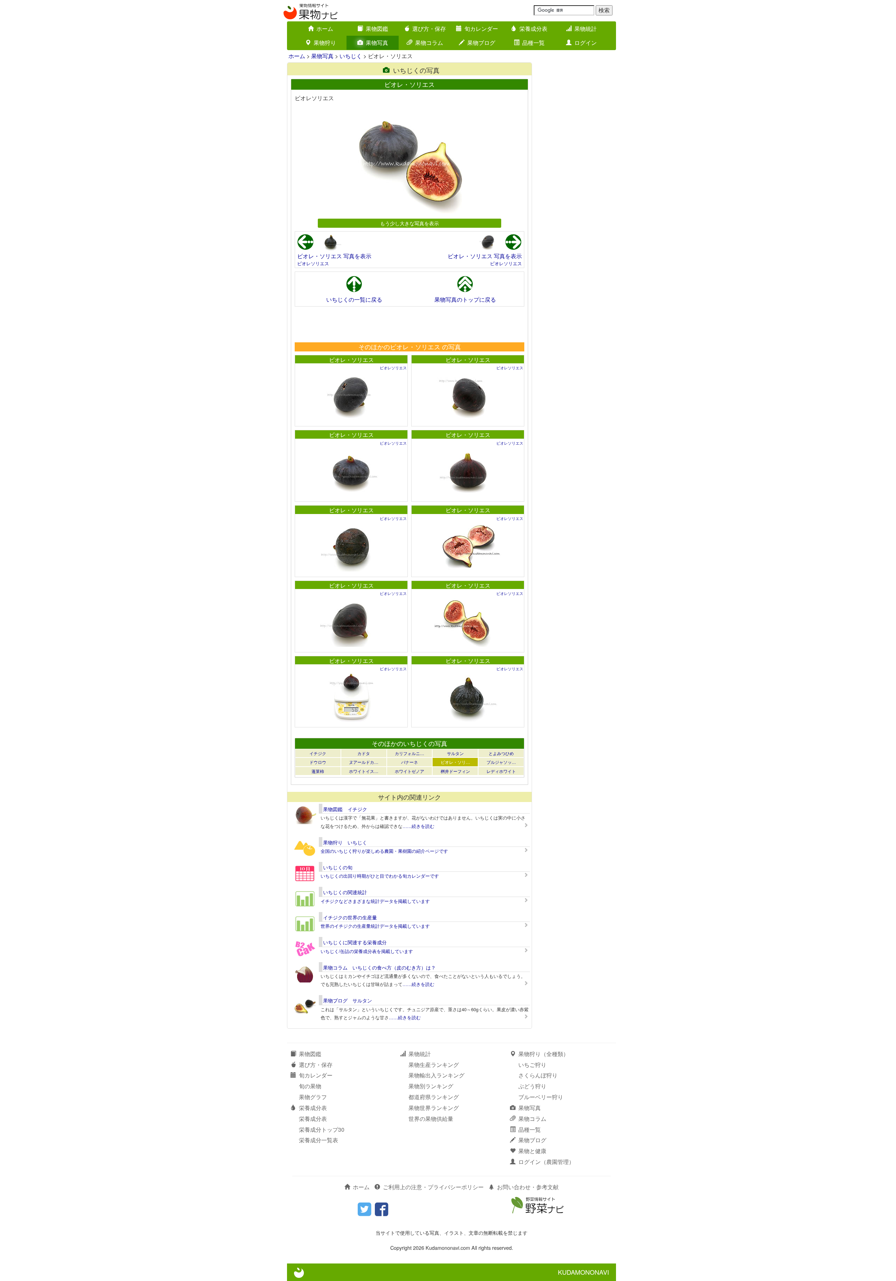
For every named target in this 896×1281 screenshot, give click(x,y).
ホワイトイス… (363, 771)
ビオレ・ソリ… (455, 762)
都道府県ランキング (433, 1097)
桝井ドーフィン (455, 771)
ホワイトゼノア (409, 771)
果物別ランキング (430, 1086)
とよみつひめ (501, 753)
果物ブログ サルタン (347, 1000)
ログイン (585, 43)
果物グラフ (313, 1097)
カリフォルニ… (409, 753)
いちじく (351, 56)
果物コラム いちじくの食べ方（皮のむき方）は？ (379, 967)
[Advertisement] (409, 324)
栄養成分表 (533, 29)
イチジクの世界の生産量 (350, 917)
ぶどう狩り (532, 1086)
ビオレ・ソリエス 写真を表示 (334, 256)
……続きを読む (418, 826)
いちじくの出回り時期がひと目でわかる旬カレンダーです (380, 875)
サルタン (455, 753)
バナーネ (409, 762)
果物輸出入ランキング (436, 1075)
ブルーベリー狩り (540, 1097)
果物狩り (325, 43)
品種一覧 (533, 43)
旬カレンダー (481, 29)
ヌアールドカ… (363, 762)
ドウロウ (317, 762)
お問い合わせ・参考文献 (528, 1187)
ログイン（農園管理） (546, 1162)
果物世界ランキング (433, 1108)
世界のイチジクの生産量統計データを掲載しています (375, 926)
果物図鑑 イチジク (345, 809)
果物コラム (429, 43)
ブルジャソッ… (501, 762)
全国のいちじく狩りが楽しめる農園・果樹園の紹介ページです (384, 851)
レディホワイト (501, 771)
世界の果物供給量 (430, 1119)
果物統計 (585, 29)
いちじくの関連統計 (345, 892)
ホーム (324, 29)
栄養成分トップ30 (321, 1129)
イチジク (317, 753)
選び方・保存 (429, 29)
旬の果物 (310, 1086)
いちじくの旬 (337, 867)
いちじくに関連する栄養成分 (355, 942)
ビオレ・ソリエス (351, 360)
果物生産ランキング (433, 1065)
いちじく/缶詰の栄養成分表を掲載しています (367, 951)
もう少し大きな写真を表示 (409, 223)
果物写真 (377, 43)
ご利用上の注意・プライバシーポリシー (433, 1187)
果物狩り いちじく (345, 842)
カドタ (363, 753)
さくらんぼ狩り (538, 1075)
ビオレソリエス (313, 263)
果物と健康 (532, 1151)
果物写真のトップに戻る (465, 299)
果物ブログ (481, 43)
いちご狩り (532, 1065)
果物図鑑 (377, 29)
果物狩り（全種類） (543, 1054)
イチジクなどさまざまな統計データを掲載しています (375, 901)
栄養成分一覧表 (318, 1140)
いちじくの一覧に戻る (354, 299)
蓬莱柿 (318, 771)
